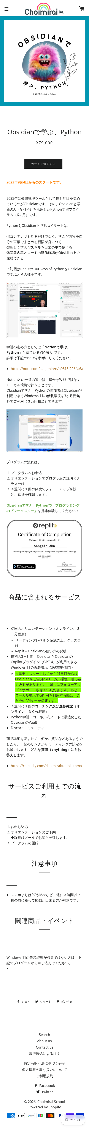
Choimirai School (51, 1101)
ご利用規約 (44, 1075)
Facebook (46, 1085)
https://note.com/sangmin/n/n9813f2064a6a (47, 368)
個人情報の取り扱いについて (44, 1069)
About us (44, 1041)
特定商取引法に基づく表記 (44, 1063)
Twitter (47, 1092)
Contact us (44, 1047)
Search (44, 1034)
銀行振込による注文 (44, 1053)
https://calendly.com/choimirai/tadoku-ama (46, 765)
